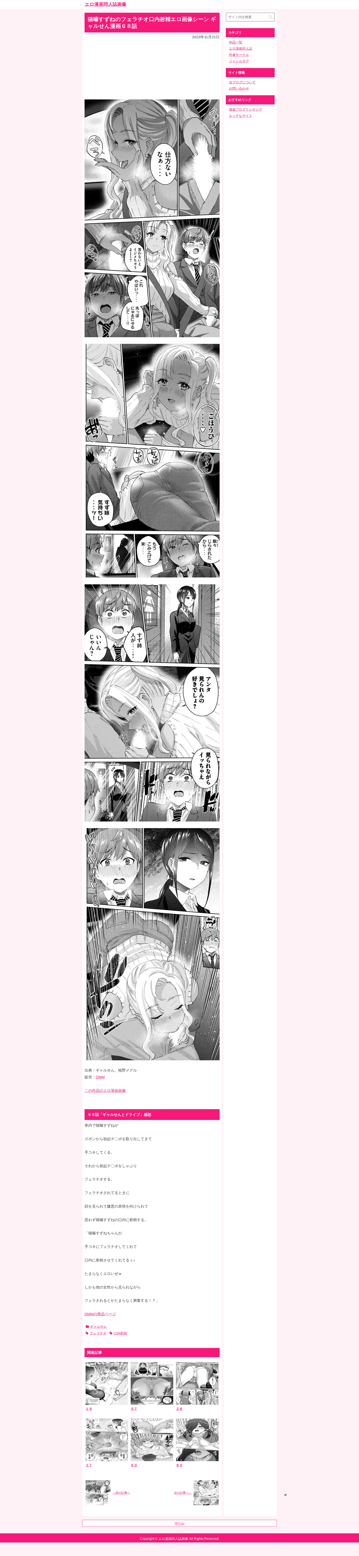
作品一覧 (235, 42)
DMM (100, 1077)
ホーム (179, 1523)
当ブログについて (242, 82)
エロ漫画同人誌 (240, 48)
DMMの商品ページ (100, 1314)
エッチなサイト (240, 116)
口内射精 (120, 1333)
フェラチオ (98, 1333)
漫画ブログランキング (245, 109)
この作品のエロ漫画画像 (105, 1091)
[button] (270, 17)
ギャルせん (98, 1326)
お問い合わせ (239, 88)
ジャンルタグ (239, 61)
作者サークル (239, 55)
